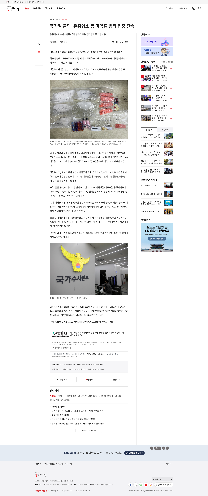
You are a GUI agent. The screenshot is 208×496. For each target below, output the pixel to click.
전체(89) (53, 396)
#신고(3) (102, 396)
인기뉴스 (149, 129)
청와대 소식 (170, 8)
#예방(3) (118, 396)
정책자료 (48, 8)
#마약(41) (61, 396)
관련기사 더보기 (88, 430)
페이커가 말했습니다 (60, 415)
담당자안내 (66, 348)
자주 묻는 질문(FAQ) (83, 490)
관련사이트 (157, 479)
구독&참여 (61, 8)
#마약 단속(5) (71, 396)
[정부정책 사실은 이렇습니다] (157, 51)
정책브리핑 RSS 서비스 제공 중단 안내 (58, 464)
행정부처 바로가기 (162, 484)
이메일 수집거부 (67, 490)
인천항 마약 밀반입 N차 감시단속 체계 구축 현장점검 (74, 419)
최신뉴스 (165, 129)
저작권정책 (56, 348)
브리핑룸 (37, 8)
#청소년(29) (65, 400)
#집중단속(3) (55, 400)
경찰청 (63, 42)
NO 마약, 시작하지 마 (61, 407)
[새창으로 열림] (121, 42)
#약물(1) (110, 396)
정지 (163, 448)
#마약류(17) (82, 396)
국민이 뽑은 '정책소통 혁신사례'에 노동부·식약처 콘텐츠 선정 (77, 411)
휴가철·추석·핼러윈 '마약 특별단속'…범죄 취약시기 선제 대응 (78, 423)
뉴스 (27, 8)
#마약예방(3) (93, 396)
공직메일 (182, 8)
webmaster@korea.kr (105, 484)
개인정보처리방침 (41, 490)
